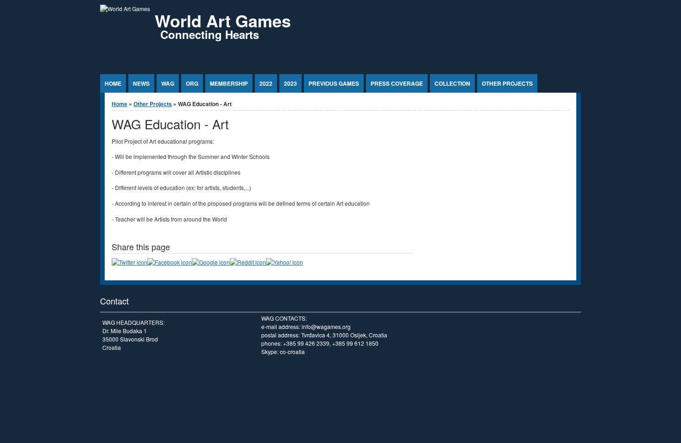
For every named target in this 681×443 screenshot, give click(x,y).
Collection (452, 83)
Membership (229, 83)
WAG (167, 83)
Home (113, 83)
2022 (265, 83)
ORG (192, 83)
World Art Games (223, 20)
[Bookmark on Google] (211, 262)
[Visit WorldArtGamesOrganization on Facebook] (169, 262)
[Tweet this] (129, 262)
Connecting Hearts (209, 34)
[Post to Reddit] (248, 262)
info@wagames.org (326, 326)
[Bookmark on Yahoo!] (284, 262)
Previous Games (334, 83)
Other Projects (507, 83)
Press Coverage (397, 83)
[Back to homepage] (125, 9)
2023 (290, 83)
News (141, 83)
